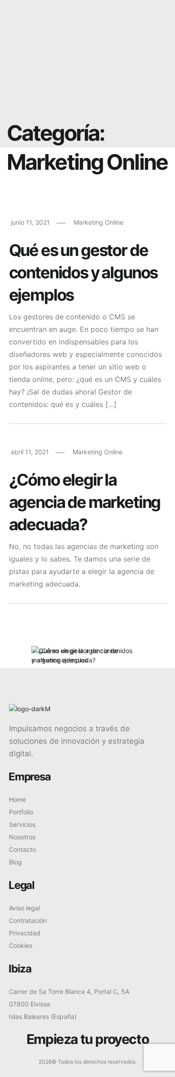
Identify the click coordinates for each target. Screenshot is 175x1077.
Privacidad (24, 933)
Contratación (28, 920)
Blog (15, 862)
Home (17, 799)
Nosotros (22, 837)
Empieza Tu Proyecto (110, 45)
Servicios (22, 824)
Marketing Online (98, 222)
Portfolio (21, 812)
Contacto (22, 849)
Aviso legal (24, 908)
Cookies (20, 945)
